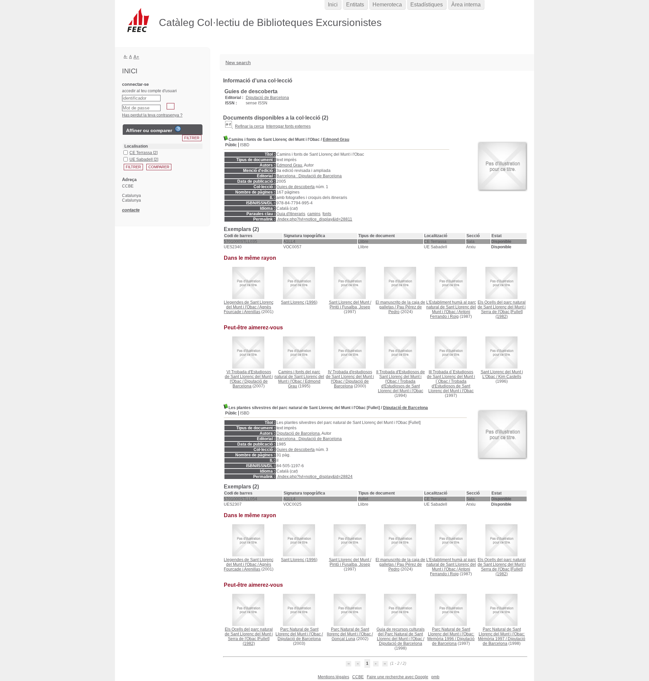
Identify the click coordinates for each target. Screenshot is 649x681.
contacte (131, 209)
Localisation (136, 146)
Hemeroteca (387, 4)
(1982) (502, 309)
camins (313, 213)
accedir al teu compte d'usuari (149, 91)
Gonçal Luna (343, 638)
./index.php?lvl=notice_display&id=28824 (315, 476)
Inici (333, 4)
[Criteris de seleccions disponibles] (229, 126)
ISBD (244, 145)
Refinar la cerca (249, 126)
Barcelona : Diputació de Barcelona (309, 176)
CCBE (358, 677)
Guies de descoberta (296, 186)
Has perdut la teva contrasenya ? (152, 115)
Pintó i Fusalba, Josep (350, 307)
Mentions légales (333, 677)
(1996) (299, 302)
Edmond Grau (336, 139)
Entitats (355, 4)
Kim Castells (509, 376)
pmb (435, 677)
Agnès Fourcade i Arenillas (247, 309)
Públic (231, 145)
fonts (326, 213)
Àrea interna (466, 4)
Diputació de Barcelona (267, 97)
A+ (136, 56)
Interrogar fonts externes (288, 126)
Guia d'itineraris (291, 213)
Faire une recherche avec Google (397, 677)
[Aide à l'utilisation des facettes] (178, 129)
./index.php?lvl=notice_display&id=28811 (314, 219)
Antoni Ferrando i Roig (450, 314)
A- (125, 56)
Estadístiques (426, 4)
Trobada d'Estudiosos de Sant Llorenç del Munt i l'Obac (400, 386)
